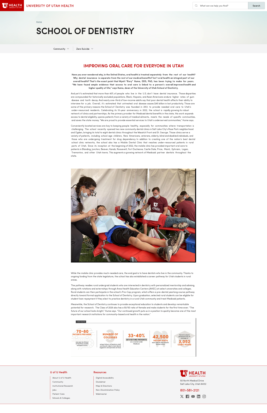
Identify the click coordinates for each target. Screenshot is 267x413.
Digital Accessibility (105, 377)
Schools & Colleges (61, 398)
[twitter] (182, 396)
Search (256, 5)
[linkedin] (198, 396)
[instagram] (204, 396)
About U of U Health (61, 377)
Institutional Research (62, 385)
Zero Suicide (82, 48)
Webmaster (101, 394)
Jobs (54, 390)
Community (59, 48)
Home (39, 21)
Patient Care (58, 394)
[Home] (12, 5)
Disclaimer (101, 381)
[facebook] (187, 396)
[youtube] (193, 396)
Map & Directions (104, 385)
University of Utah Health (50, 5)
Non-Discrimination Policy (108, 390)
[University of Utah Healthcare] (198, 373)
